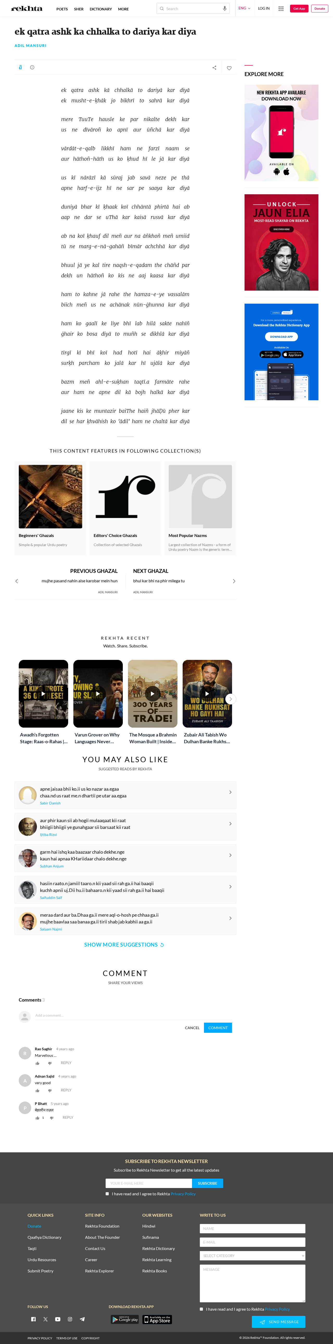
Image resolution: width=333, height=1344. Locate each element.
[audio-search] (224, 8)
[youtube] (58, 1319)
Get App (299, 8)
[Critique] (32, 67)
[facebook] (33, 1319)
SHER (79, 9)
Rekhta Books (154, 1271)
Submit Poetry (40, 1271)
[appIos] (157, 1319)
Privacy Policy (183, 1193)
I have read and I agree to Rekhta (154, 1193)
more (123, 9)
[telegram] (82, 1319)
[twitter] (45, 1319)
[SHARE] (214, 67)
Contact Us (95, 1248)
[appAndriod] (124, 1319)
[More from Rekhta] (281, 8)
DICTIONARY (101, 9)
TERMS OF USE (67, 1338)
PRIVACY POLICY (40, 1338)
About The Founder (102, 1237)
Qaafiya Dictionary (44, 1237)
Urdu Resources (42, 1260)
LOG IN (264, 8)
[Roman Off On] (20, 67)
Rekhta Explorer (99, 1271)
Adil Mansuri (31, 45)
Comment (218, 1028)
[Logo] (26, 9)
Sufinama (150, 1237)
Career (91, 1260)
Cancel (192, 1028)
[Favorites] (229, 67)
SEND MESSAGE (284, 1322)
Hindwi (148, 1226)
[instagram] (70, 1319)
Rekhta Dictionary (158, 1248)
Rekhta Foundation (102, 1226)
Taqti (32, 1248)
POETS (62, 9)
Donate (320, 8)
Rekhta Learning (156, 1260)
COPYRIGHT (90, 1338)
